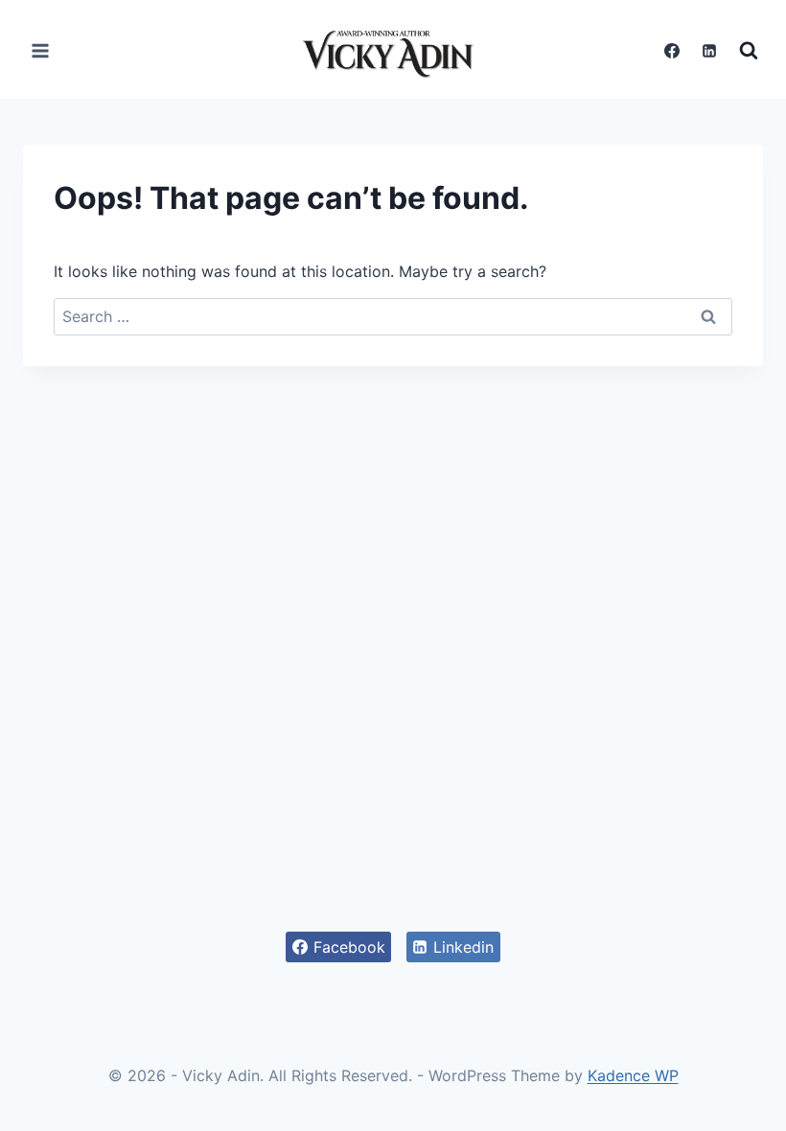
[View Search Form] (748, 50)
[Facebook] (672, 50)
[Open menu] (40, 50)
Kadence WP (633, 1075)
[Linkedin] (709, 50)
